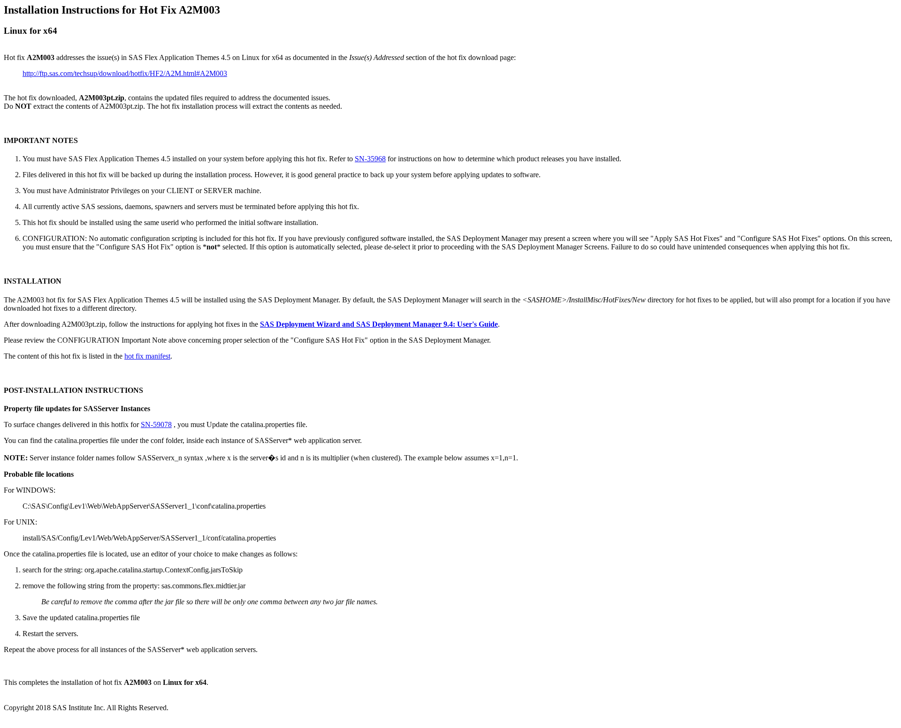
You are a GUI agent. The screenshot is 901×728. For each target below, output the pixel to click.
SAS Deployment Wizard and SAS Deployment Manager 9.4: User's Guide (379, 324)
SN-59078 (156, 424)
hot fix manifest (147, 356)
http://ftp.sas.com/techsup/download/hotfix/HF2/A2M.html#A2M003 (125, 73)
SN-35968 (370, 159)
